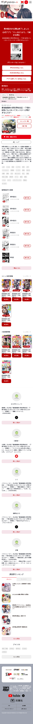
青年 (23, 167)
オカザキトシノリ (9, 89)
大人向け (24, 648)
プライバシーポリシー (9, 708)
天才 (12, 173)
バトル (3, 180)
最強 (23, 170)
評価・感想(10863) (11, 137)
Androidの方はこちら (17, 73)
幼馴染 (12, 170)
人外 (3, 167)
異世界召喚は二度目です (19, 616)
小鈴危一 (19, 89)
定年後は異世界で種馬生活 (19, 627)
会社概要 (24, 705)
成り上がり (17, 173)
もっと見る (16, 638)
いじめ (8, 167)
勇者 (13, 167)
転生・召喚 (5, 176)
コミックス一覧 (24, 121)
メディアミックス (17, 180)
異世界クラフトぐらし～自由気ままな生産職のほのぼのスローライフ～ (21, 606)
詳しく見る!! (16, 422)
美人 (23, 173)
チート (16, 176)
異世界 (11, 176)
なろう (9, 180)
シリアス (18, 167)
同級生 (25, 180)
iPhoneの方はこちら (16, 67)
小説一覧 (24, 126)
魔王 (21, 176)
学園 (3, 173)
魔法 (25, 176)
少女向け (4, 652)
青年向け (18, 648)
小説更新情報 (6, 332)
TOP (9, 705)
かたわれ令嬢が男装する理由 (20, 594)
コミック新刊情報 (7, 276)
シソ (3, 90)
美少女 (28, 170)
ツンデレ (18, 170)
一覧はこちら (16, 268)
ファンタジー (5, 170)
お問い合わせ (24, 708)
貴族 (28, 173)
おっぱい (4, 183)
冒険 (8, 173)
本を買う (6, 299)
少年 (28, 167)
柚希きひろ (16, 90)
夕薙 (30, 90)
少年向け (12, 648)
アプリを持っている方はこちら (16, 79)
